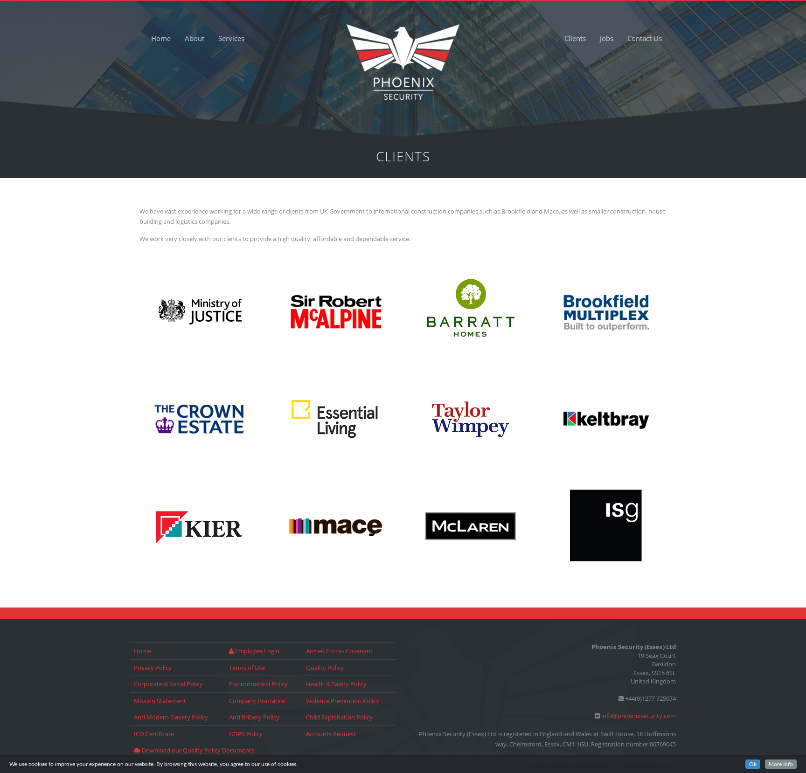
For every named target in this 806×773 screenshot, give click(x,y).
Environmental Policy (258, 684)
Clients (575, 38)
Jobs (606, 38)
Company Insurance (257, 701)
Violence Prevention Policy (342, 701)
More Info (781, 764)
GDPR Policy (246, 734)
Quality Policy (325, 667)
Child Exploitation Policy (339, 717)
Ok (753, 764)
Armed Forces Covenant (339, 651)
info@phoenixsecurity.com (638, 715)
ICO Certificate (154, 734)
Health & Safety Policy (336, 684)
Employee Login (256, 651)
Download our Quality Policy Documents (197, 750)
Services (231, 38)
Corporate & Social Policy (168, 684)
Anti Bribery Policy (254, 717)
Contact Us (644, 38)
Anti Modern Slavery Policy (171, 717)
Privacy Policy (153, 667)
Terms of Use (247, 667)
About (194, 38)
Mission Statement (160, 701)
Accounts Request (331, 734)
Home (161, 38)
